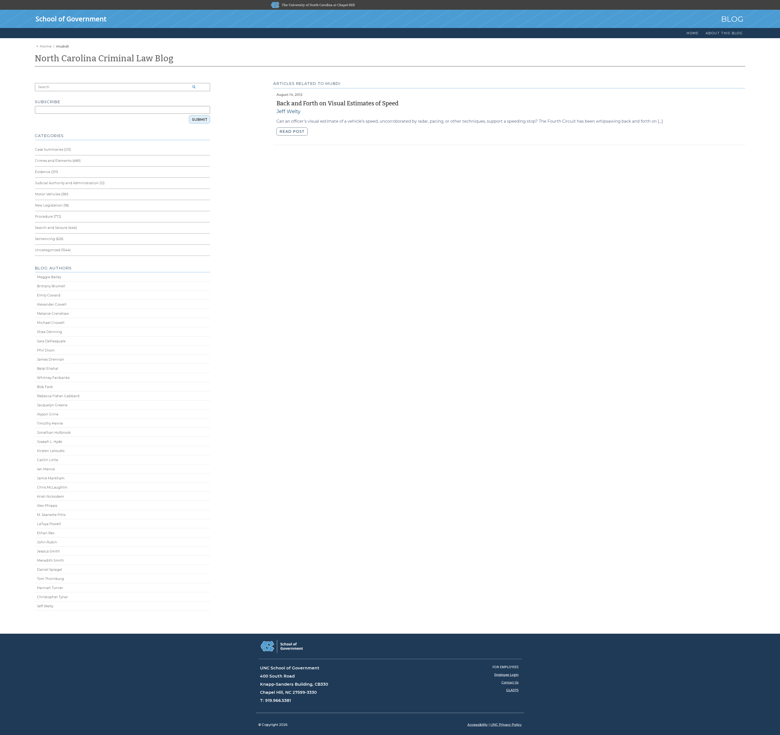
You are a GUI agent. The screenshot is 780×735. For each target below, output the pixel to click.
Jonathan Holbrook (54, 433)
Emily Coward (48, 295)
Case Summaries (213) (53, 149)
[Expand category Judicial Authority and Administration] (207, 183)
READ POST (292, 131)
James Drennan (50, 359)
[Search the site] (192, 87)
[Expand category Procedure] (207, 216)
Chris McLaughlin (52, 487)
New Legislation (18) (52, 205)
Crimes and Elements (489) (58, 161)
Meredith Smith (50, 560)
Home (46, 46)
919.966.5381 (278, 700)
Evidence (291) (46, 172)
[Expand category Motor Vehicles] (207, 194)
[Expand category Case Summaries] (207, 149)
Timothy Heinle (50, 423)
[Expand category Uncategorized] (207, 250)
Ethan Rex (45, 533)
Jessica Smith (48, 551)
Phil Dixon (46, 350)
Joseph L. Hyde (49, 442)
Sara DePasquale (51, 341)
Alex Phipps (47, 506)
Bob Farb (45, 387)
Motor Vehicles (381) (51, 194)
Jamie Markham (51, 478)
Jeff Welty (288, 111)
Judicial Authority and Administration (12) (70, 183)
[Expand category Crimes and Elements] (207, 160)
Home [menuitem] (693, 33)
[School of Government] (282, 646)
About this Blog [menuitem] (724, 33)
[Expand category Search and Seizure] (207, 227)
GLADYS (512, 690)
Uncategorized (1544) (53, 250)
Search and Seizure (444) (56, 228)
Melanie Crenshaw (53, 314)
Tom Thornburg (50, 579)
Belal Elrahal (47, 369)
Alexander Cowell (51, 304)
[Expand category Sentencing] (207, 238)
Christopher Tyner (52, 597)
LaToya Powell (49, 524)
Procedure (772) (48, 216)
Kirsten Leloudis (50, 451)
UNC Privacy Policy (506, 725)
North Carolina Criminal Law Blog (104, 58)
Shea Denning (49, 332)
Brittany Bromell (51, 286)
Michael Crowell (50, 323)
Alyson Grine (47, 414)
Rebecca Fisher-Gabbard (58, 396)
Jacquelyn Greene (52, 405)
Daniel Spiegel (49, 570)
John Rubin (47, 542)
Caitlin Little (47, 460)
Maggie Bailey (49, 277)
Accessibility (477, 725)
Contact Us (510, 682)
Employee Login (506, 674)
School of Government (71, 18)
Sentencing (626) (49, 239)
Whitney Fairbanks (53, 378)
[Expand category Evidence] (207, 171)
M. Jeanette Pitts (51, 515)
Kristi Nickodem (50, 496)
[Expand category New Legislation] (207, 205)
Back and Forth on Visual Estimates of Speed (337, 103)
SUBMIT (199, 119)
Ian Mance (46, 469)
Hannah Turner (50, 588)
